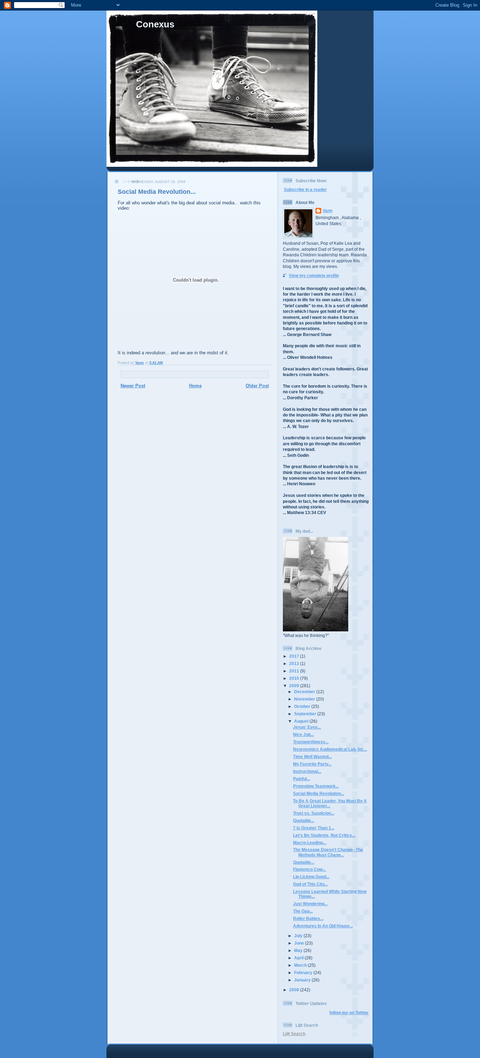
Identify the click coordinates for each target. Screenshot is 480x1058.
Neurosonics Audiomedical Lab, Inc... (330, 749)
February (303, 972)
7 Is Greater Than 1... (313, 828)
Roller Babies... (308, 918)
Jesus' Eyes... (307, 727)
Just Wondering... (310, 903)
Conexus (155, 24)
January (303, 980)
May (299, 950)
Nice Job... (303, 734)
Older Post (257, 385)
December (305, 691)
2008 (294, 989)
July (299, 935)
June (299, 943)
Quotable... (303, 820)
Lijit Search (294, 1033)
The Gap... (303, 911)
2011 (294, 671)
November (305, 699)
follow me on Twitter (349, 1012)
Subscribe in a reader (305, 189)
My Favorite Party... (312, 764)
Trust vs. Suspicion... (313, 813)
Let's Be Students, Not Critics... (324, 835)
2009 (294, 685)
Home (195, 385)
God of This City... (310, 884)
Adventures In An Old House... (323, 926)
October (302, 706)
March (301, 965)
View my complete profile (314, 275)
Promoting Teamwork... (316, 786)
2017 (294, 656)
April (299, 957)
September (305, 713)
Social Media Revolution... (318, 793)
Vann (327, 210)
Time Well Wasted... (312, 756)
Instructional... (307, 771)
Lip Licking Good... (311, 876)
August (302, 721)
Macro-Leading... (309, 842)
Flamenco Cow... (309, 869)
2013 (294, 663)
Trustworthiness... (311, 742)
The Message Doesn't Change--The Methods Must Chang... (328, 852)
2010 (294, 678)
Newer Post (133, 385)
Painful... (301, 778)
